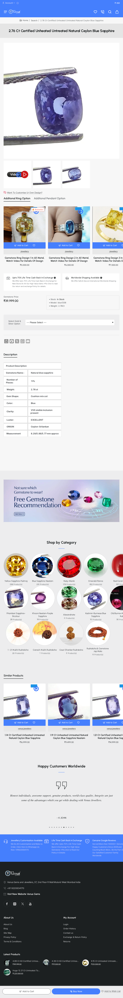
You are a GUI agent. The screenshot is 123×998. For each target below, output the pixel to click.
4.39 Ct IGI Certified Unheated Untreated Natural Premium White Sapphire (65, 961)
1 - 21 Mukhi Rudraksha (18, 650)
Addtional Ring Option (17, 198)
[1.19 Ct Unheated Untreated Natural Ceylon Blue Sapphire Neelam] (69, 705)
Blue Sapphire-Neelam (42, 581)
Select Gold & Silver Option (14, 322)
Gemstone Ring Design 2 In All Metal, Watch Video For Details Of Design (69, 259)
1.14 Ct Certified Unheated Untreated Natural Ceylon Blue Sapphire (25, 737)
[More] (18, 3)
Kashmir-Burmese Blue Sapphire (95, 614)
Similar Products (13, 675)
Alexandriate (69, 614)
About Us (9, 917)
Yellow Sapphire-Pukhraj (15, 581)
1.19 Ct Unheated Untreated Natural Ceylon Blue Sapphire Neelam (69, 737)
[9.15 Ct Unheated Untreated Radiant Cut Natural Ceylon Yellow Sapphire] (85, 962)
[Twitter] (22, 904)
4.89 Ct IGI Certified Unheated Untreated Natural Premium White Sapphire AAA (26, 961)
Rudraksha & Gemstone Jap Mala (98, 650)
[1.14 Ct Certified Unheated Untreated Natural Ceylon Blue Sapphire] (25, 705)
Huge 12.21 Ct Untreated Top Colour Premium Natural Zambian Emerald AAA (26, 970)
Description (10, 354)
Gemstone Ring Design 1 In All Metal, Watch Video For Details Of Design (24, 259)
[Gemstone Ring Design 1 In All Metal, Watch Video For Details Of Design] (25, 227)
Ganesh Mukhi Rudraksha (45, 650)
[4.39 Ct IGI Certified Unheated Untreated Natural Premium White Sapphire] (46, 962)
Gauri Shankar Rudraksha (71, 650)
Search (34, 20)
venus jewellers (24, 728)
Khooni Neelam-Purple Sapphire (42, 614)
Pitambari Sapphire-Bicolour (16, 614)
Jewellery (24, 251)
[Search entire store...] (109, 11)
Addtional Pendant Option (49, 198)
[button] (21, 245)
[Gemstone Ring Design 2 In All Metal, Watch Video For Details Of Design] (69, 227)
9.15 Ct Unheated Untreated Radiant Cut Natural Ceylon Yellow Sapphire (104, 961)
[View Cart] (117, 11)
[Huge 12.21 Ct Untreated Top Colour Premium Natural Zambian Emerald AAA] (7, 972)
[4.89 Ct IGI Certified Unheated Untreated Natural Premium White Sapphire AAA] (7, 962)
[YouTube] (30, 904)
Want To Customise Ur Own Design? (24, 192)
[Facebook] (7, 904)
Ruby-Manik (69, 581)
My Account (69, 917)
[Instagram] (14, 904)
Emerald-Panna (95, 581)
